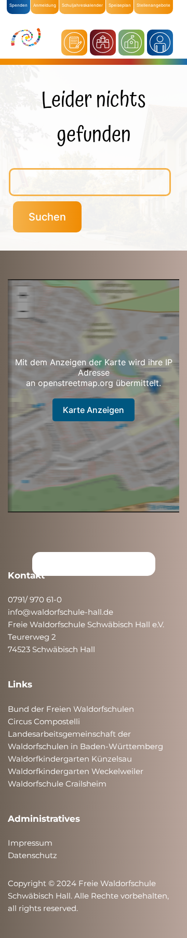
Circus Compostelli (44, 721)
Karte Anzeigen (93, 410)
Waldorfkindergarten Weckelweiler (75, 771)
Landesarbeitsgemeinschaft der (69, 734)
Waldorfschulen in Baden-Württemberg (85, 746)
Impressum (30, 843)
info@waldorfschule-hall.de (60, 612)
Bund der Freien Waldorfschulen (71, 709)
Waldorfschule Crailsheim (57, 784)
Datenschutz (32, 855)
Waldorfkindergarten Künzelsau (70, 759)
